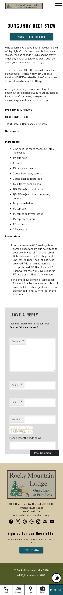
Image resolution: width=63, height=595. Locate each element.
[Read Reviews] (45, 521)
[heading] (31, 22)
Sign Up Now (31, 550)
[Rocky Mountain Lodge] (18, 9)
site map (44, 515)
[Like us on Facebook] (11, 521)
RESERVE (56, 590)
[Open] (58, 5)
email (26, 511)
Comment (18, 341)
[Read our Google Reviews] (31, 521)
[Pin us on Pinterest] (25, 521)
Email (17, 402)
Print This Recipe (31, 37)
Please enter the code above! (25, 437)
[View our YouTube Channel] (52, 521)
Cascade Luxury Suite (34, 92)
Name (17, 385)
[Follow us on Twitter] (18, 521)
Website (16, 419)
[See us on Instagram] (38, 521)
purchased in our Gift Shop (25, 81)
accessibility (20, 515)
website (35, 511)
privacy (34, 515)
